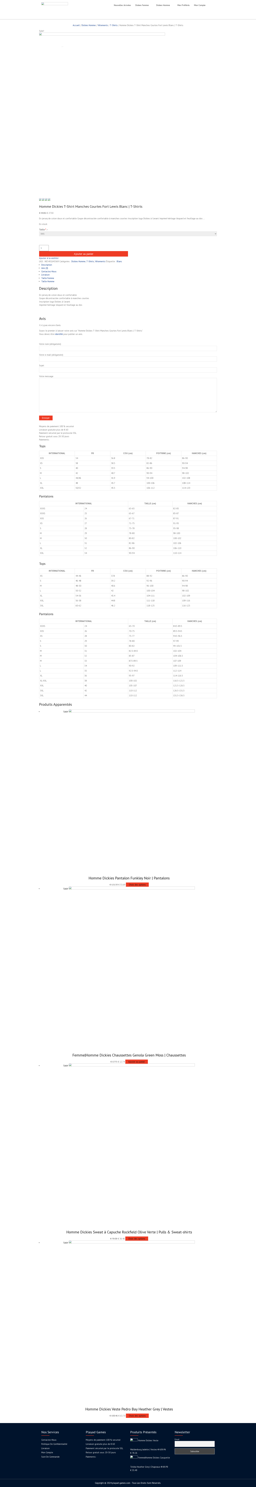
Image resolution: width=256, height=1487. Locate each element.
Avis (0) (44, 268)
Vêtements (103, 25)
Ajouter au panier (83, 254)
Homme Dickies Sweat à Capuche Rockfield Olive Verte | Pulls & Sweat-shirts (129, 1232)
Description (46, 264)
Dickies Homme (163, 5)
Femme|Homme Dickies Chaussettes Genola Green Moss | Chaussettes (129, 1055)
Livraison (45, 274)
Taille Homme (47, 281)
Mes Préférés (183, 5)
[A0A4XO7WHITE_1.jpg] (102, 34)
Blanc (119, 261)
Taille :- (43, 229)
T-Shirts (114, 25)
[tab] (129, 265)
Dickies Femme (142, 5)
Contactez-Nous (48, 271)
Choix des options (137, 884)
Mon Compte (199, 5)
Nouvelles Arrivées (122, 5)
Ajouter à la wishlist (49, 258)
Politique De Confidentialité (54, 1444)
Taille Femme (47, 278)
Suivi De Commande (50, 1456)
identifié (59, 334)
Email (177, 1439)
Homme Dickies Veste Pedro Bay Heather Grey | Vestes (129, 1409)
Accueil (76, 25)
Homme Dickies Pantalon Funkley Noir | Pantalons (129, 878)
